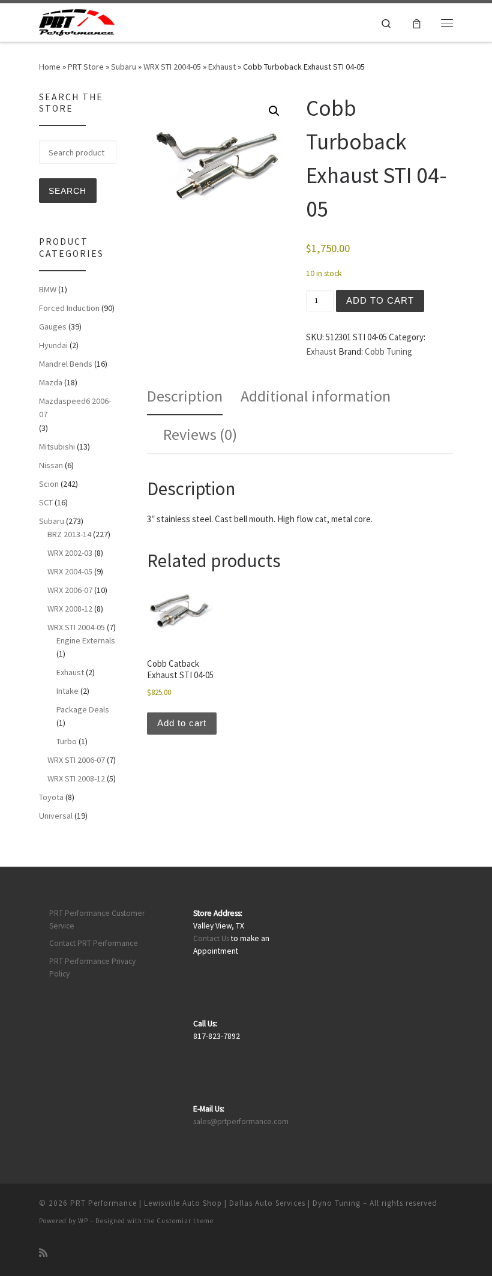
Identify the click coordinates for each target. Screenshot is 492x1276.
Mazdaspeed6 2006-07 (75, 408)
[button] (274, 111)
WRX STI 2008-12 (76, 778)
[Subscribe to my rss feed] (43, 1252)
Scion (49, 483)
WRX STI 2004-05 (172, 66)
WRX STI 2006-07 (76, 759)
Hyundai (53, 345)
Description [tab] (185, 396)
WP (83, 1221)
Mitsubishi (57, 446)
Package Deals (82, 709)
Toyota (51, 797)
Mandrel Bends (65, 363)
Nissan (51, 465)
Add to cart (380, 300)
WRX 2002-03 (69, 552)
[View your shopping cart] (416, 22)
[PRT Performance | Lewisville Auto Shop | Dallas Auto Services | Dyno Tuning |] (77, 21)
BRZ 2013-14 (69, 534)
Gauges (53, 326)
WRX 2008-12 (69, 608)
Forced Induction (69, 307)
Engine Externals (85, 640)
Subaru (123, 66)
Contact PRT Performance (93, 943)
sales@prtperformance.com (241, 1121)
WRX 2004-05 (69, 571)
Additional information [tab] (316, 396)
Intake (67, 690)
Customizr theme (185, 1221)
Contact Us (211, 938)
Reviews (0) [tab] (200, 434)
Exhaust (222, 66)
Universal (56, 815)
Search (67, 191)
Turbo (66, 741)
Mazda (50, 382)
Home (50, 66)
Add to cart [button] (181, 723)
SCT (46, 502)
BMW (47, 289)
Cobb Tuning (388, 351)
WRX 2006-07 (69, 590)
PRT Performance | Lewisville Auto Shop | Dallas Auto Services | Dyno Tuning (215, 1203)
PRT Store (86, 66)
